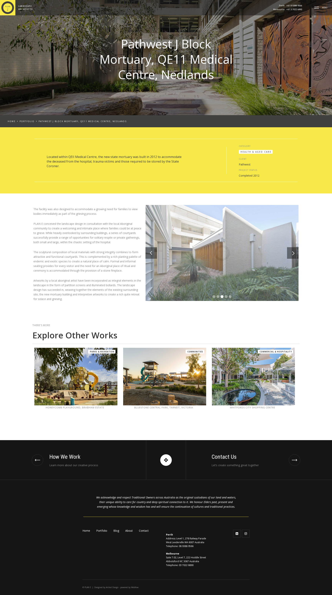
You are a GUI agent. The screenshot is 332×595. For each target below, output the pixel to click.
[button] (316, 7)
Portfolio (27, 121)
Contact (144, 530)
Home (12, 121)
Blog (116, 530)
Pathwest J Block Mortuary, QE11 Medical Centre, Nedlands (83, 121)
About (129, 530)
